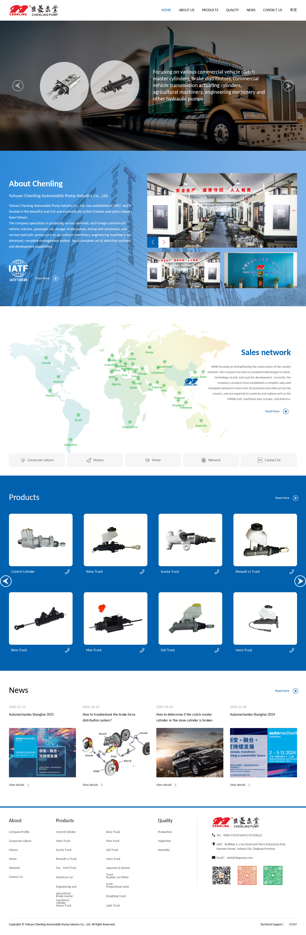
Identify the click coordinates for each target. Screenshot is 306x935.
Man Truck (112, 841)
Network (14, 868)
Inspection (164, 841)
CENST (293, 924)
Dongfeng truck (116, 896)
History (13, 850)
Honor (13, 859)
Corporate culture (20, 841)
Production (165, 832)
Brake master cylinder (64, 897)
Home (166, 10)
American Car (64, 877)
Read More (42, 278)
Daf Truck (112, 850)
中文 (293, 10)
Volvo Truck (63, 841)
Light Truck (113, 905)
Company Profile (19, 832)
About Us (186, 10)
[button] (18, 85)
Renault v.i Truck (66, 859)
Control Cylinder (66, 832)
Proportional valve (117, 887)
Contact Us (272, 10)
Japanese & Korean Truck (118, 869)
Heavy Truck (63, 905)
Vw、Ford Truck (66, 868)
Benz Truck (113, 832)
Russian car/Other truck (117, 878)
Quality (232, 10)
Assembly (164, 850)
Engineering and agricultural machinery (66, 888)
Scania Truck (63, 850)
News (251, 10)
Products (210, 10)
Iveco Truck (113, 859)
